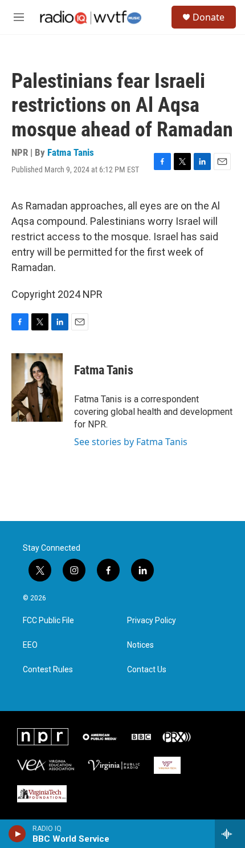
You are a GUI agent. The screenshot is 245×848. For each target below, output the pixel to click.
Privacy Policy (151, 620)
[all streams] (230, 833)
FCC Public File (48, 620)
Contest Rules (48, 669)
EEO (30, 645)
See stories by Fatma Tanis (130, 441)
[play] (17, 833)
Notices (140, 645)
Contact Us (146, 669)
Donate (208, 17)
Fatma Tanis (70, 152)
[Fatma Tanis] (37, 387)
